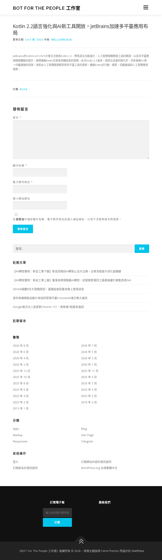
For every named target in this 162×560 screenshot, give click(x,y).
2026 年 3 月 (89, 358)
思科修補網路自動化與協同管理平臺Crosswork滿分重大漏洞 (50, 298)
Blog (23, 89)
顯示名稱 (20, 165)
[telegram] (99, 511)
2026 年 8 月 (21, 345)
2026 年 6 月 (21, 352)
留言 (17, 117)
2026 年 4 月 (21, 358)
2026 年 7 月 (89, 345)
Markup (18, 435)
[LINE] (110, 511)
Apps (16, 429)
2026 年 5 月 (89, 352)
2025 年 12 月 (21, 371)
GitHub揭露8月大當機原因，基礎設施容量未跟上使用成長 (48, 289)
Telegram (87, 441)
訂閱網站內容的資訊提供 (96, 462)
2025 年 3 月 (89, 396)
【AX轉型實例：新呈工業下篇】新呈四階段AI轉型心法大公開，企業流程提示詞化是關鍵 (67, 271)
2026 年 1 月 (89, 364)
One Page (87, 435)
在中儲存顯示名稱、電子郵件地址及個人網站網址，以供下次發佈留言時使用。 (67, 219)
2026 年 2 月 (21, 364)
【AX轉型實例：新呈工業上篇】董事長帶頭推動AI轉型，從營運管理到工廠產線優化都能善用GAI (72, 280)
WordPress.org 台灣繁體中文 (99, 468)
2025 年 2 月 (21, 402)
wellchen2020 (61, 39)
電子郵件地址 (23, 182)
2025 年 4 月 (21, 396)
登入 (15, 462)
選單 (144, 7)
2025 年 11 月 (89, 371)
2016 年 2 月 (89, 402)
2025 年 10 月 (21, 377)
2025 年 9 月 (89, 377)
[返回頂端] (81, 542)
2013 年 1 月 (21, 408)
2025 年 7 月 (89, 383)
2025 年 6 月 (21, 389)
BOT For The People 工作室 (46, 7)
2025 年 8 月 (21, 383)
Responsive (20, 441)
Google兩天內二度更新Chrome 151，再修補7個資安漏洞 (48, 307)
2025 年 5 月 (89, 389)
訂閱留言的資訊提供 (25, 468)
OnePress (138, 551)
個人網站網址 (21, 198)
